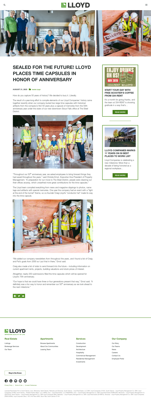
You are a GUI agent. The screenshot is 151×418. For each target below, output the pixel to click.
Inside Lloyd (36, 89)
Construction (81, 343)
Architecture (80, 349)
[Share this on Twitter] (19, 296)
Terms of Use (18, 385)
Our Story (115, 343)
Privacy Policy (8, 385)
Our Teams (116, 346)
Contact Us (116, 356)
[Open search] (5, 5)
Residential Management (85, 359)
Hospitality (80, 353)
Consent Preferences (31, 385)
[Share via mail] (23, 296)
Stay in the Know (15, 373)
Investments (80, 362)
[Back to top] (144, 404)
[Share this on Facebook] (15, 296)
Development (81, 346)
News (114, 349)
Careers (115, 353)
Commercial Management (86, 356)
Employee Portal (118, 359)
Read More (120, 112)
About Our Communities (49, 346)
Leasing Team (45, 349)
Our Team (8, 349)
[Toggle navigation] (146, 5)
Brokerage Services (12, 346)
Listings (7, 343)
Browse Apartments (47, 343)
